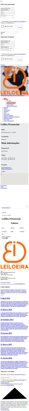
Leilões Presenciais (11, 103)
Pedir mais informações (6, 169)
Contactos (22, 95)
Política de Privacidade (19, 21)
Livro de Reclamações (9, 120)
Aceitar (2, 409)
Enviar (2, 32)
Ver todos (9, 100)
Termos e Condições (8, 115)
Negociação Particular (12, 106)
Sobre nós (7, 95)
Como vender (17, 95)
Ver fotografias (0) (6, 207)
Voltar (2, 186)
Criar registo (7, 66)
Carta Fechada (10, 104)
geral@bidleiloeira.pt (6, 167)
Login (2, 66)
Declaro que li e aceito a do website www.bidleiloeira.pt (13, 380)
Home (5, 98)
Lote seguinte (4, 188)
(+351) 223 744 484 (8, 283)
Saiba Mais (6, 409)
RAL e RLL (6, 119)
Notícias (12, 95)
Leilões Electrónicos (11, 102)
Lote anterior (4, 185)
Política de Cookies (8, 118)
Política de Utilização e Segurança (12, 116)
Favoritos (4, 238)
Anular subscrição (5, 382)
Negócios (3, 95)
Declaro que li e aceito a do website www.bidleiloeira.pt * (13, 22)
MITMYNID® (10, 385)
